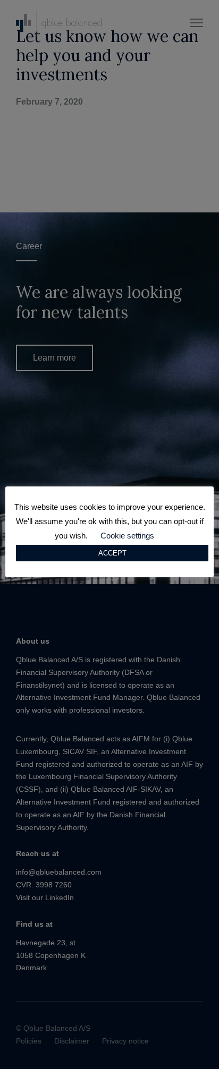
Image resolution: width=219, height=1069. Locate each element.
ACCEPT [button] (112, 553)
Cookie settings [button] (127, 535)
